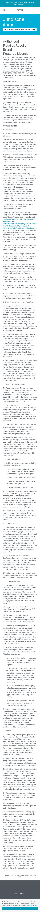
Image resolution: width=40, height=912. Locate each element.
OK (20, 909)
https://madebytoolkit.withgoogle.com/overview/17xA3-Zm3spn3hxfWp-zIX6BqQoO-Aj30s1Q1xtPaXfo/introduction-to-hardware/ (20, 226)
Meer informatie (32, 905)
